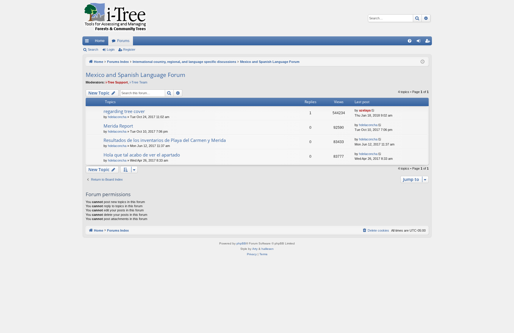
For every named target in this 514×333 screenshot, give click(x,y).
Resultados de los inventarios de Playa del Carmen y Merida (165, 140)
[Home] (115, 18)
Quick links (88, 42)
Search (93, 49)
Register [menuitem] (428, 42)
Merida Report (118, 126)
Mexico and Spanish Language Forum (135, 75)
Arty (255, 248)
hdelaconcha (117, 117)
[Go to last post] (373, 110)
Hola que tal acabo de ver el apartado (142, 155)
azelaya (365, 110)
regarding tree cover (124, 111)
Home (100, 41)
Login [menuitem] (419, 42)
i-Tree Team (138, 82)
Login (111, 49)
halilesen (267, 248)
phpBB (241, 243)
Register (129, 49)
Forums (123, 41)
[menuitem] (409, 40)
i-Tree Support (117, 82)
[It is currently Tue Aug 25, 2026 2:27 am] (422, 61)
